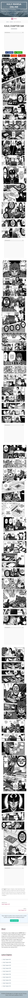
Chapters (13, 889)
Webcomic (19, 893)
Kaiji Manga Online (14, 5)
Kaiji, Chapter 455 (7, 977)
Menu (15, 18)
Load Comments (14, 920)
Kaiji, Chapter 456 (7, 974)
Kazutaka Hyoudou (20, 892)
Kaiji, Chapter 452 (7, 986)
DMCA (21, 995)
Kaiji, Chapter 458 (7, 968)
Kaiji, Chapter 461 (7, 959)
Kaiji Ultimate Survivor (11, 892)
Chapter (8, 889)
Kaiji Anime (20, 889)
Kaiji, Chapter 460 (7, 962)
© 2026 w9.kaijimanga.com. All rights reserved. (11, 993)
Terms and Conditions (14, 995)
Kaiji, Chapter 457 (7, 971)
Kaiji (16, 889)
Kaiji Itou (9, 890)
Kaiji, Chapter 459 (7, 965)
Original (7, 893)
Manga (3, 893)
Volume (11, 893)
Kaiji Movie (13, 890)
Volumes (15, 893)
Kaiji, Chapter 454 (7, 980)
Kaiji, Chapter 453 (7, 983)
